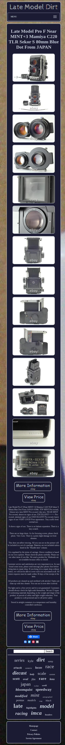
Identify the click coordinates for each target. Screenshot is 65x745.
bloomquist (24, 689)
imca (36, 713)
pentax (20, 700)
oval (25, 679)
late (18, 706)
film (34, 679)
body (32, 674)
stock (18, 667)
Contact (33, 730)
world (44, 685)
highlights (31, 707)
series (19, 660)
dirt (41, 660)
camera (28, 668)
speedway (44, 689)
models (32, 700)
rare (42, 678)
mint (35, 695)
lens (52, 679)
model (47, 706)
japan (26, 684)
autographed (47, 697)
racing (21, 713)
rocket (36, 686)
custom (52, 674)
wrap (40, 701)
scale (42, 673)
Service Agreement (34, 738)
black (48, 700)
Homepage (33, 726)
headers (48, 714)
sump (50, 661)
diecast (19, 673)
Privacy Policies (33, 734)
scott (16, 679)
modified (21, 696)
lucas (38, 667)
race (49, 666)
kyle (30, 661)
